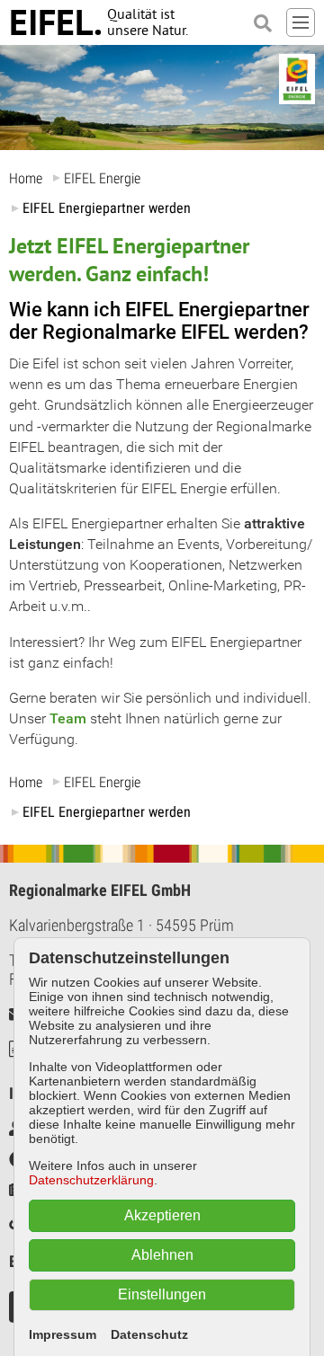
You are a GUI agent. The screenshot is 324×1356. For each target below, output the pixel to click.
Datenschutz (149, 1334)
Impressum (62, 1334)
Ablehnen (162, 1255)
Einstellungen (162, 1294)
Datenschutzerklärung (91, 1180)
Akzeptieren (162, 1215)
